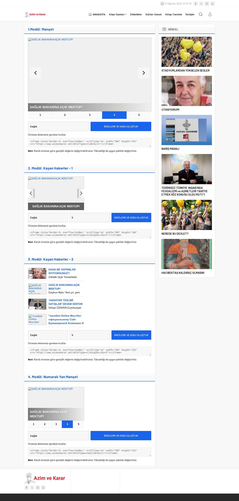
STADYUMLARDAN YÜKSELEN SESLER (185, 70)
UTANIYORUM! (171, 109)
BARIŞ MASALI (170, 148)
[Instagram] (207, 3)
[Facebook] (195, 3)
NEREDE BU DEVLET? (175, 233)
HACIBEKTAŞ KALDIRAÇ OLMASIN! (183, 272)
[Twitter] (201, 3)
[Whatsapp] (212, 3)
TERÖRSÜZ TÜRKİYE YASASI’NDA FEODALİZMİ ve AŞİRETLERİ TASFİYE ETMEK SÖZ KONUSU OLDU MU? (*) (185, 191)
